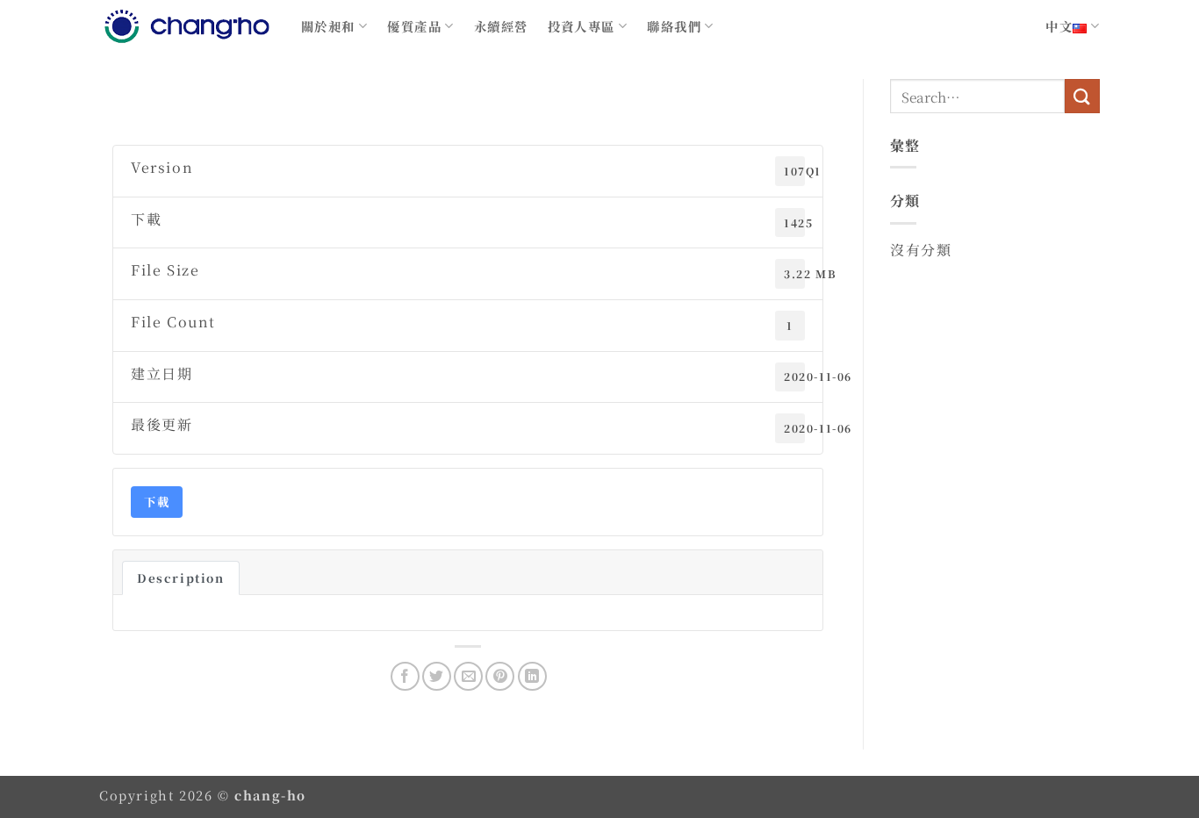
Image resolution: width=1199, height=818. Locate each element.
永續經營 (501, 26)
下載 (156, 501)
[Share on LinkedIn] (532, 676)
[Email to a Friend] (468, 676)
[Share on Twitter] (436, 676)
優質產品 (414, 26)
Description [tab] (181, 578)
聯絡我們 (674, 26)
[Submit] (1082, 96)
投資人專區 (581, 26)
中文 (1059, 26)
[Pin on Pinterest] (499, 676)
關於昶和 (328, 26)
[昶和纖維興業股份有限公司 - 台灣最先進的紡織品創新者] (187, 26)
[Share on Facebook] (405, 676)
